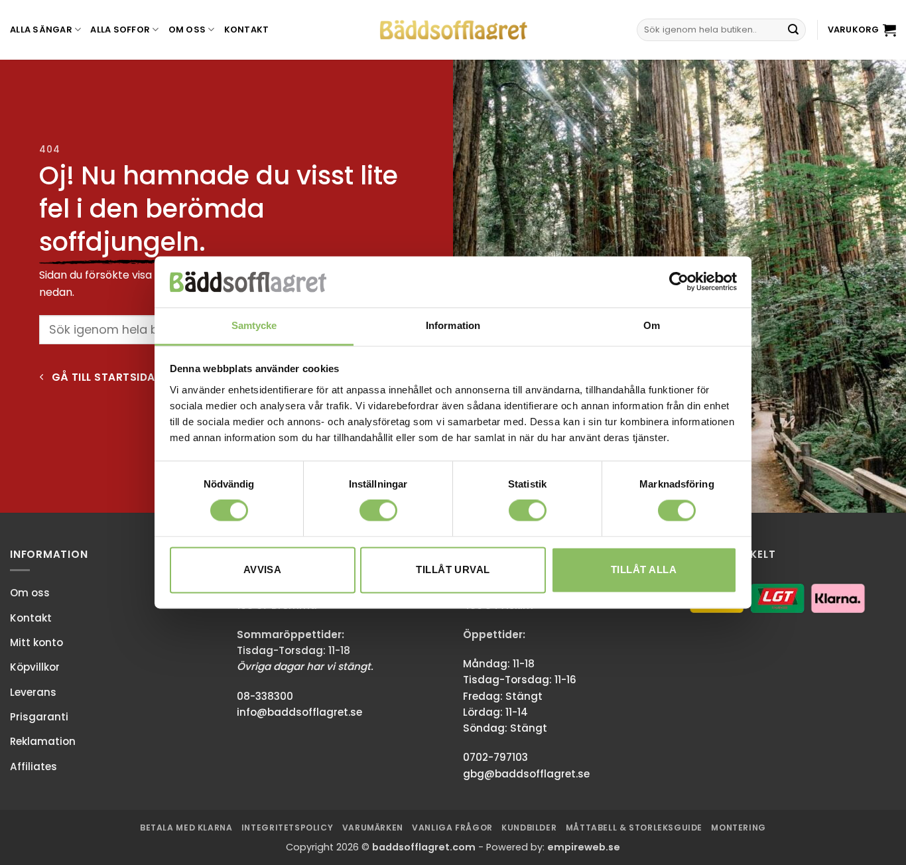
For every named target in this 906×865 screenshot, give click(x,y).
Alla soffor (120, 29)
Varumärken (372, 827)
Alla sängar (41, 29)
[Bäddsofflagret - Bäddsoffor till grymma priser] (453, 30)
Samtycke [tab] (254, 325)
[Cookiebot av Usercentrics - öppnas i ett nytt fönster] (679, 282)
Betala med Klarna (186, 827)
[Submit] (793, 30)
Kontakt (246, 29)
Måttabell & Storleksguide (634, 827)
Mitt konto (36, 642)
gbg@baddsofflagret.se (526, 774)
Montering (738, 827)
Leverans (33, 692)
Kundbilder (528, 827)
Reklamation (43, 741)
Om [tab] (651, 325)
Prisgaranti (39, 717)
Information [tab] (453, 325)
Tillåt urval (452, 569)
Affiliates (33, 766)
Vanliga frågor (452, 827)
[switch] (378, 510)
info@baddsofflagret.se (299, 712)
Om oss (187, 29)
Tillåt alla (644, 569)
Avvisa (262, 569)
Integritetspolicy (287, 827)
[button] (862, 29)
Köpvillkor (35, 667)
